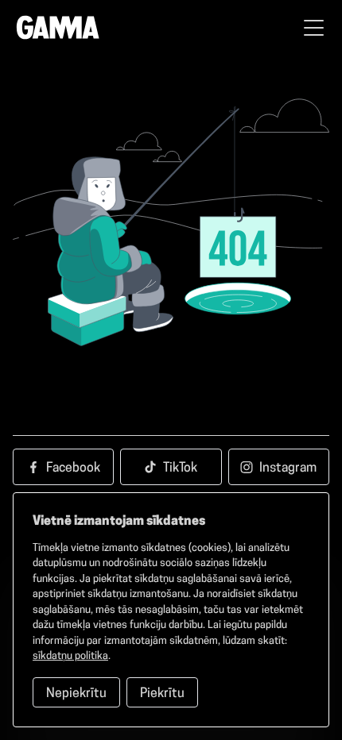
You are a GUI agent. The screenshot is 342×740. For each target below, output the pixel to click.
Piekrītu (162, 694)
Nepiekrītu (76, 694)
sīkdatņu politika (70, 656)
